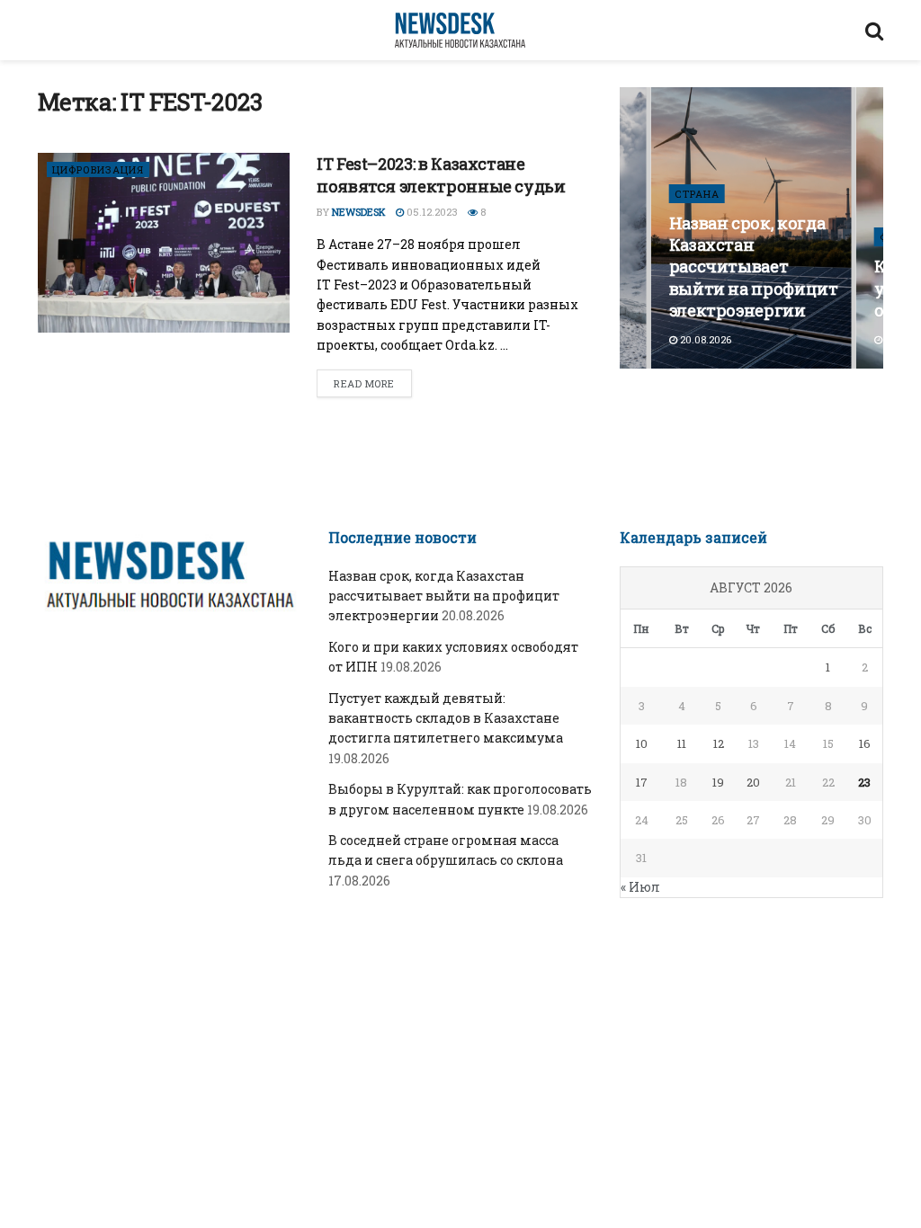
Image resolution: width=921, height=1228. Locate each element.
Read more (364, 383)
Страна (697, 193)
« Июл (640, 886)
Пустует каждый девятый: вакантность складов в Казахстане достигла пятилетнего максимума (445, 718)
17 (642, 782)
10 (642, 743)
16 (865, 743)
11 (681, 743)
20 (753, 782)
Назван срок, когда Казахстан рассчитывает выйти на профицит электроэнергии (753, 266)
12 (718, 743)
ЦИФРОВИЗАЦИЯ (98, 169)
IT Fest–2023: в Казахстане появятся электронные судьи (441, 175)
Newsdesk (359, 211)
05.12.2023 (431, 211)
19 (718, 782)
